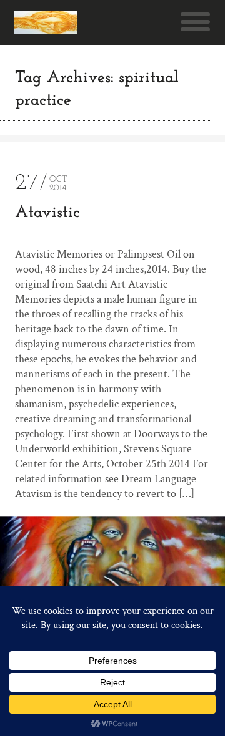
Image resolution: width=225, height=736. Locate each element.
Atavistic (47, 213)
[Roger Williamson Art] (45, 22)
